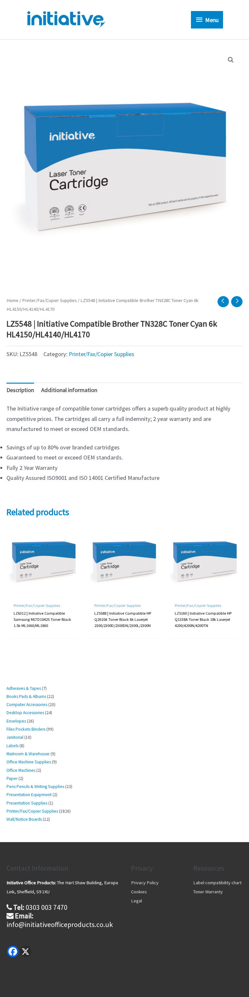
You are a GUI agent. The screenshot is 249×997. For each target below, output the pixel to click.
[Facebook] (12, 951)
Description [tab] (20, 390)
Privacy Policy (145, 883)
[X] (25, 951)
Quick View (43, 591)
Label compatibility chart (217, 883)
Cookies (139, 892)
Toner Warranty (208, 892)
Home (12, 300)
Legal (136, 901)
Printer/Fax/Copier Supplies (49, 300)
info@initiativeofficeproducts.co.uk (59, 924)
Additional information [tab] (69, 390)
